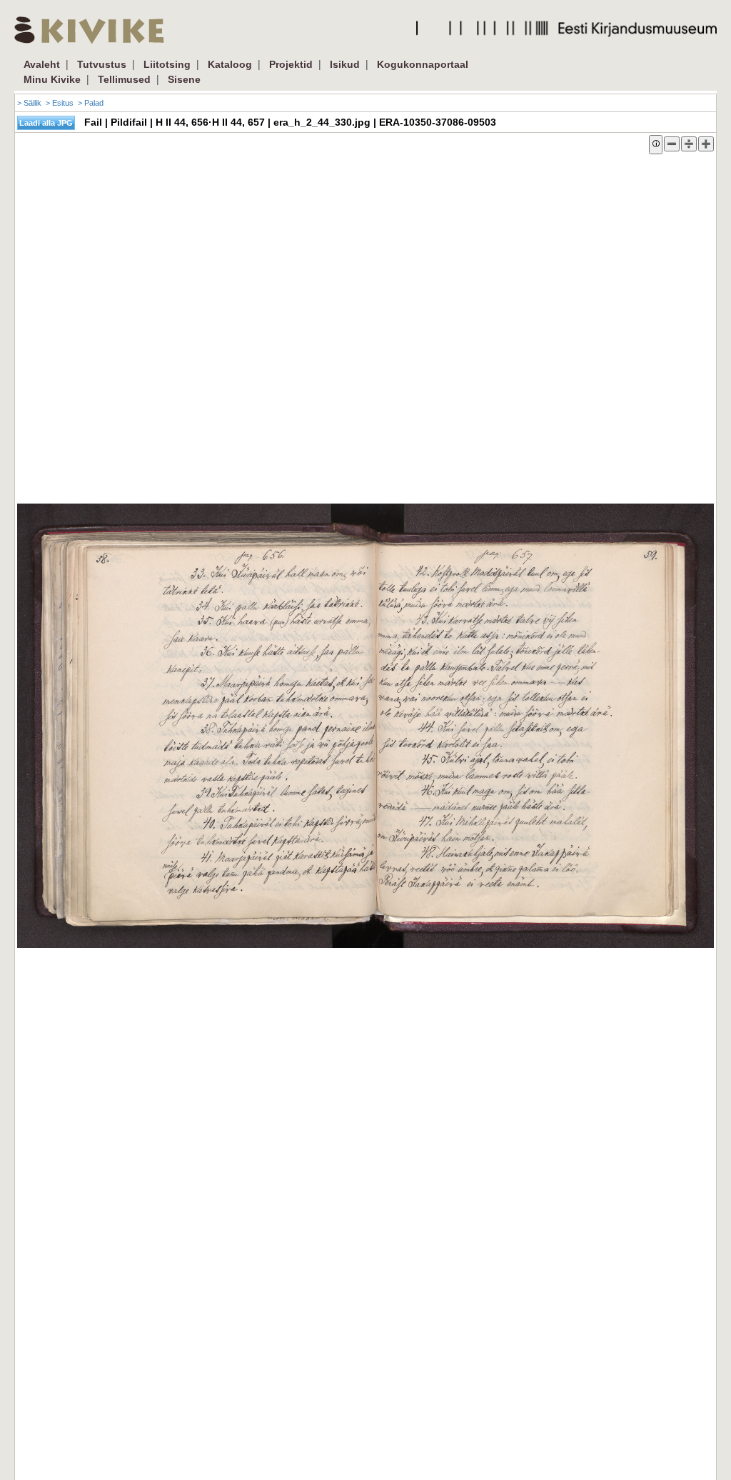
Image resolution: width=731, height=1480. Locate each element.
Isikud (345, 64)
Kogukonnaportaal (422, 64)
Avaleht (42, 64)
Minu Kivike (52, 79)
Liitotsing (167, 64)
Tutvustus (101, 64)
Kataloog (230, 64)
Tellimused (124, 79)
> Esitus (60, 103)
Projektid (291, 64)
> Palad (91, 103)
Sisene (184, 79)
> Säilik (29, 103)
